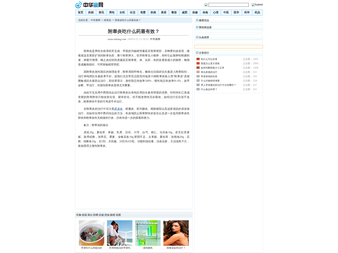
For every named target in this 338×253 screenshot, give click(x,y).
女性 (122, 12)
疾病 (91, 12)
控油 (107, 214)
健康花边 (204, 20)
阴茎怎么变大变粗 (210, 63)
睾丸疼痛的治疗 (209, 72)
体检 (205, 12)
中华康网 (95, 20)
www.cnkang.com (117, 39)
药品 (257, 12)
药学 (247, 12)
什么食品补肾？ (209, 89)
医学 (236, 12)
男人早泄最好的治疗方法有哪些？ (218, 85)
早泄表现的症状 (209, 76)
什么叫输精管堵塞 (210, 80)
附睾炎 (107, 20)
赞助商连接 (205, 27)
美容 (163, 12)
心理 (215, 12)
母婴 (143, 12)
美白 (90, 214)
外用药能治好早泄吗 (119, 248)
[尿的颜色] (148, 245)
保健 (195, 12)
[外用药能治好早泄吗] (119, 245)
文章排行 (204, 52)
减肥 (184, 12)
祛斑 (118, 214)
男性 (112, 12)
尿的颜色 (148, 248)
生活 (132, 12)
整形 (174, 12)
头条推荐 (204, 37)
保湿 (84, 214)
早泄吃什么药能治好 (91, 248)
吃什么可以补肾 (209, 59)
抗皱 (101, 214)
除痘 (112, 214)
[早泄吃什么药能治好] (91, 245)
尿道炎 (118, 108)
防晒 (95, 214)
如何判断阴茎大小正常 (212, 67)
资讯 (101, 12)
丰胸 (78, 214)
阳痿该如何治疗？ (176, 248)
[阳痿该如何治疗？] (176, 245)
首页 (80, 12)
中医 (226, 12)
